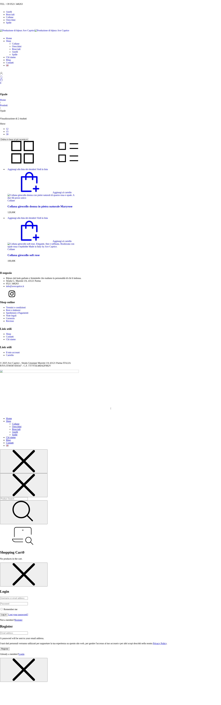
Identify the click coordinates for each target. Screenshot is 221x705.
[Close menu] (24, 461)
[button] (40, 192)
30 (7, 134)
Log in (3, 615)
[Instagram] (12, 294)
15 (7, 131)
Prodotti (4, 105)
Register (18, 620)
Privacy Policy (160, 643)
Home (3, 100)
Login (21, 654)
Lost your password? (18, 614)
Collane (11, 200)
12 (7, 129)
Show (3, 123)
